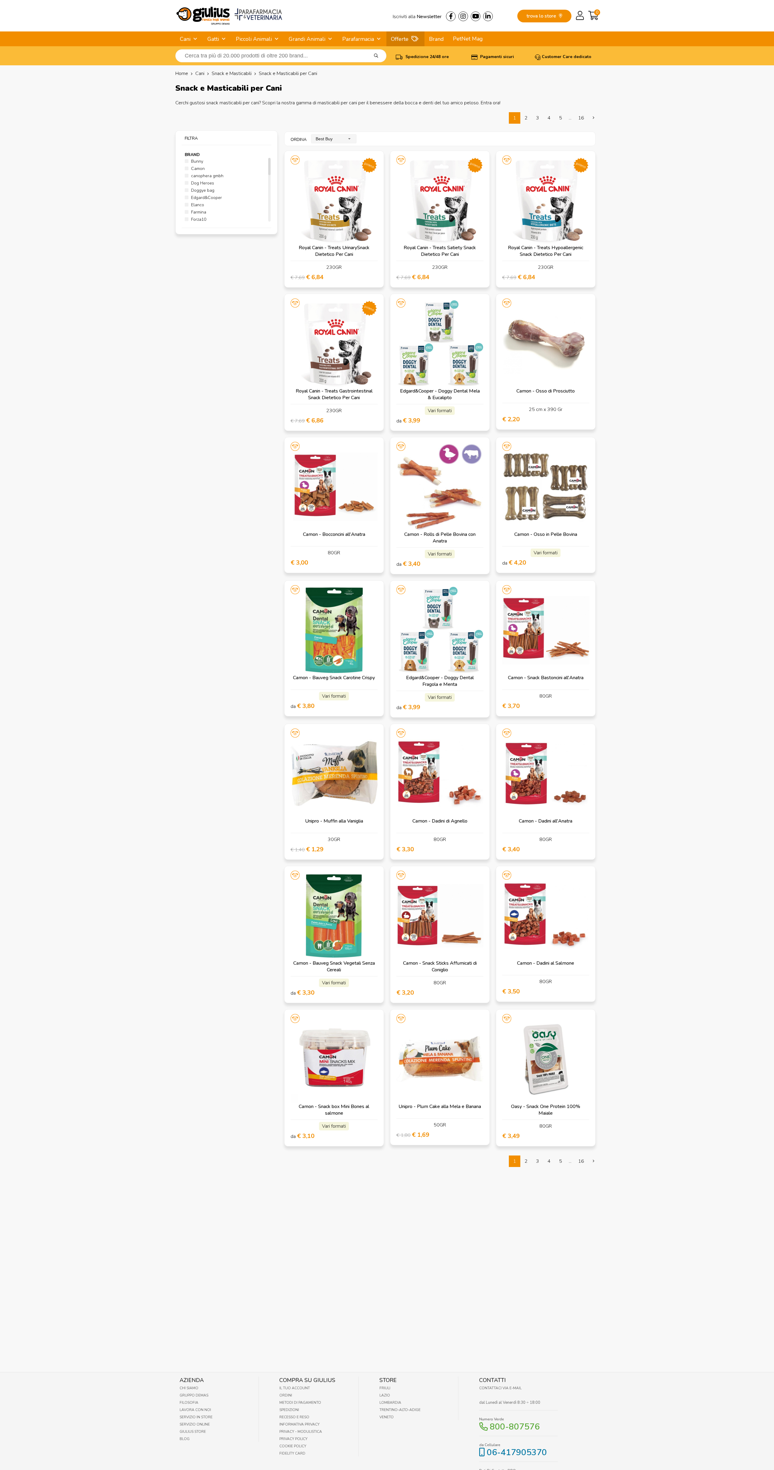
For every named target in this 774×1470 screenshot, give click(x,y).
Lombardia (390, 1402)
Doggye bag (202, 190)
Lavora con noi (195, 1409)
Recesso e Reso (294, 1417)
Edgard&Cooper (206, 197)
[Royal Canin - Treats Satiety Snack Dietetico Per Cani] (439, 200)
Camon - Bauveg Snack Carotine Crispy (334, 677)
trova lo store (541, 16)
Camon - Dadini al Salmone (545, 963)
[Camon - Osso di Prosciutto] (545, 343)
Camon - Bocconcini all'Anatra (334, 534)
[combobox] (333, 138)
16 (581, 118)
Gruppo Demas (194, 1395)
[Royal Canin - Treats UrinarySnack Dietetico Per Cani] (334, 200)
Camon (197, 168)
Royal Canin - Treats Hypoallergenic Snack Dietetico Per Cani (545, 251)
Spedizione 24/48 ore (426, 57)
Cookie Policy (292, 1446)
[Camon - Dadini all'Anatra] (545, 773)
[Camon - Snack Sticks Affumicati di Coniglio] (439, 915)
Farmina (198, 212)
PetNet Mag (468, 38)
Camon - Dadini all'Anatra (545, 821)
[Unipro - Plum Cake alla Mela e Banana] (439, 1059)
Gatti (213, 39)
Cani (185, 39)
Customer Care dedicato (566, 57)
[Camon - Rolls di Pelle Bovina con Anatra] (439, 486)
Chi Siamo (189, 1388)
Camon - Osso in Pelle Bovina (545, 534)
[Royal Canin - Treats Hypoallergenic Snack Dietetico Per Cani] (545, 200)
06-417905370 (517, 1452)
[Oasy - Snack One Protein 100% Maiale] (545, 1059)
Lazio (384, 1395)
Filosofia (189, 1402)
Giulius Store (193, 1431)
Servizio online (195, 1424)
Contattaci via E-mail (500, 1388)
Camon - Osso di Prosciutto (545, 391)
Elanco (197, 205)
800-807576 (515, 1427)
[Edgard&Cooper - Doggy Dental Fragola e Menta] (439, 630)
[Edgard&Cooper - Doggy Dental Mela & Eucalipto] (439, 343)
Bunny (196, 161)
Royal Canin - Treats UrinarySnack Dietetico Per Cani (334, 251)
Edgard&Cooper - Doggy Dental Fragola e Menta (440, 681)
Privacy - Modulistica (300, 1431)
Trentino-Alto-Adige (400, 1409)
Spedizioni (289, 1409)
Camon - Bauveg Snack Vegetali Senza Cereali (334, 966)
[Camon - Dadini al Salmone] (545, 915)
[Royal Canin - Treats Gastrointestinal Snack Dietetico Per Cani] (334, 343)
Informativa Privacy (299, 1424)
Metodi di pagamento (300, 1402)
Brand (436, 39)
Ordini (285, 1395)
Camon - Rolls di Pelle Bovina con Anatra (440, 537)
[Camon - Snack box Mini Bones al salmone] (334, 1059)
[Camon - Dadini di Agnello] (439, 773)
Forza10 (198, 219)
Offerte (399, 39)
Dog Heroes (202, 183)
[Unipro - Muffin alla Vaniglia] (334, 773)
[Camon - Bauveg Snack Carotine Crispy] (334, 630)
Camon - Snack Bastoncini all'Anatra (546, 677)
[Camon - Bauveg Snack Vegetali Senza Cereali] (334, 915)
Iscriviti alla (417, 16)
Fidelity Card (292, 1453)
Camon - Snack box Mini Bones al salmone (334, 1109)
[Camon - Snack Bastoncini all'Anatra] (545, 630)
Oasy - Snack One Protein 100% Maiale (545, 1109)
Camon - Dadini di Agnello (439, 821)
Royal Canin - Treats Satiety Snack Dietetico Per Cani (440, 251)
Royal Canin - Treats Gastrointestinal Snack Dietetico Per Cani (334, 394)
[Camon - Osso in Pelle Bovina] (545, 486)
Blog (185, 1438)
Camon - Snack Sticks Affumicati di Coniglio (440, 966)
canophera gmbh (206, 176)
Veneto (386, 1417)
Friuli (384, 1388)
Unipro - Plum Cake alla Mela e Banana (439, 1106)
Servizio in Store (196, 1417)
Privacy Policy (293, 1438)
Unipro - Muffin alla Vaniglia (334, 821)
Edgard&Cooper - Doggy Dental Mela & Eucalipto (440, 394)
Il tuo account (294, 1388)
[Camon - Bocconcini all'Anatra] (334, 486)
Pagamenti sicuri (496, 57)
